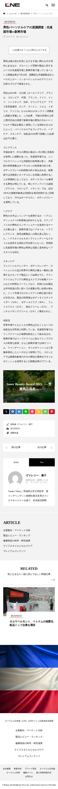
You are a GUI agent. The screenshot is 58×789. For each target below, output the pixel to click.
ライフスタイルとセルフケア (18, 546)
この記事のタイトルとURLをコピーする (29, 50)
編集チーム (28, 772)
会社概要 (7, 769)
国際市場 (14, 433)
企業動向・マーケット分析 (16, 530)
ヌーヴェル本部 (13, 772)
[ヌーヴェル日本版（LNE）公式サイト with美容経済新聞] (12, 5)
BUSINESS (15, 428)
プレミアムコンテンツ (14, 551)
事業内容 (18, 769)
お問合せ (29, 776)
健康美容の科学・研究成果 (16, 540)
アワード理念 (30, 769)
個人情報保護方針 (44, 772)
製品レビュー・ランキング (16, 535)
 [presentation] (53, 580)
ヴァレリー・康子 (25, 424)
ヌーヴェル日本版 (47, 769)
